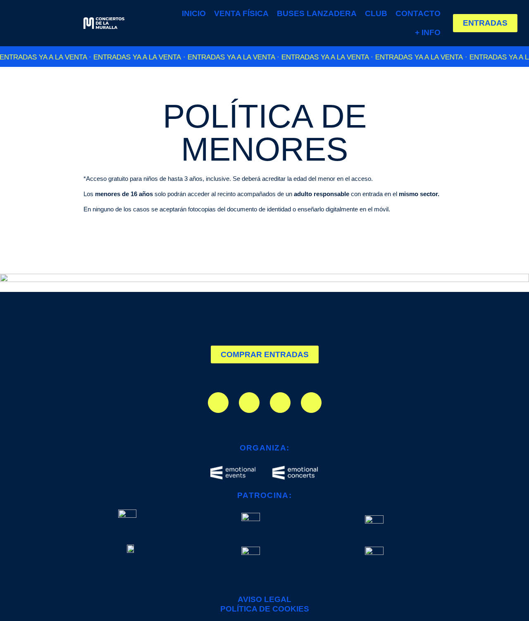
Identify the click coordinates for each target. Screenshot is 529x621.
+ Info (428, 32)
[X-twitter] (280, 402)
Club (376, 13)
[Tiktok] (311, 402)
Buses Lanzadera (317, 13)
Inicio (194, 13)
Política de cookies (264, 608)
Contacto (418, 13)
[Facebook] (249, 402)
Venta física (241, 13)
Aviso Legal (264, 599)
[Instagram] (218, 402)
